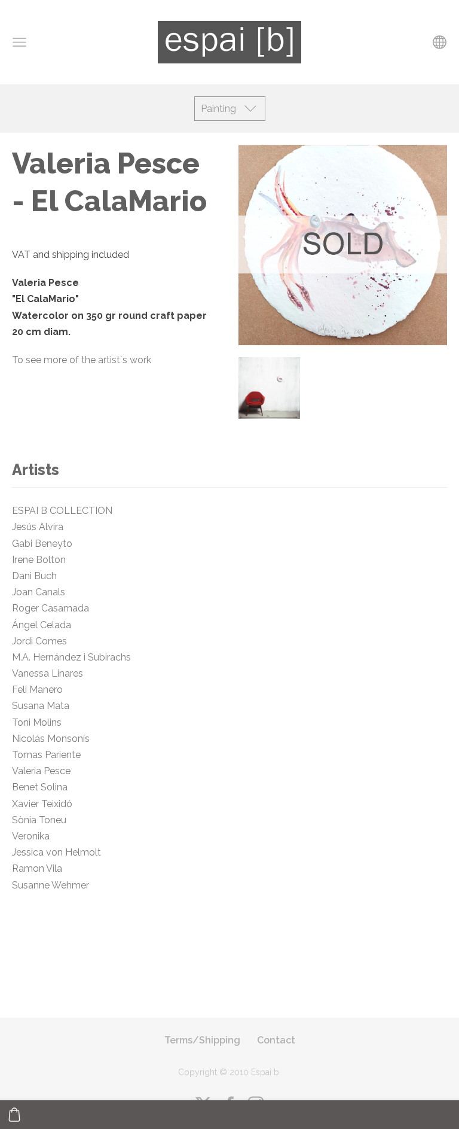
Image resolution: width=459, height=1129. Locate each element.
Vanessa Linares (47, 673)
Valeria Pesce (42, 771)
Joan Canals (38, 592)
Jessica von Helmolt (60, 852)
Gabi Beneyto (42, 543)
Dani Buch (34, 576)
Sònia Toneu (40, 820)
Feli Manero (40, 689)
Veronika (31, 836)
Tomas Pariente (46, 754)
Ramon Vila (37, 868)
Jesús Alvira (37, 526)
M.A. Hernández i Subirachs (71, 657)
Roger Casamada (50, 608)
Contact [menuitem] (276, 1040)
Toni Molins (37, 722)
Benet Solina (40, 787)
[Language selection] (439, 42)
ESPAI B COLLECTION (62, 510)
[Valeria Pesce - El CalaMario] (269, 388)
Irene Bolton (39, 559)
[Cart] (14, 1114)
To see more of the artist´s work (81, 360)
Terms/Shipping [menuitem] (202, 1040)
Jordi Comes (39, 641)
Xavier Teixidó (44, 804)
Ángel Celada (41, 625)
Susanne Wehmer (50, 885)
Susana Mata (40, 705)
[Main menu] (19, 42)
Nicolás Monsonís (51, 738)
